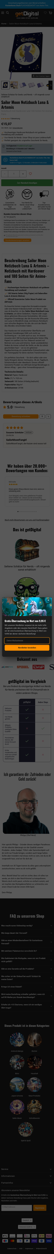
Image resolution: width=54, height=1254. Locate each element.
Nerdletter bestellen (27, 648)
